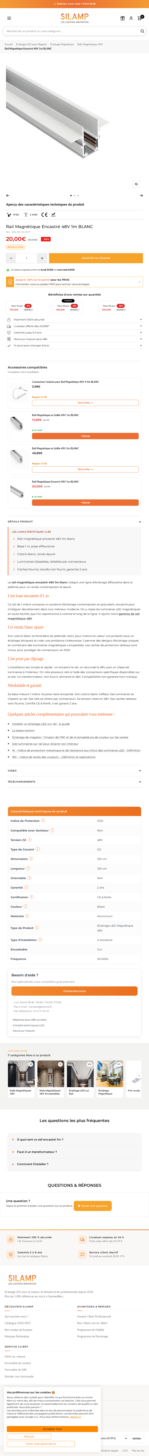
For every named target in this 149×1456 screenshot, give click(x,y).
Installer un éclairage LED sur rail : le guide (41, 724)
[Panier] (140, 18)
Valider (136, 1438)
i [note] (52, 829)
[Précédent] (7, 195)
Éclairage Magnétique (62, 44)
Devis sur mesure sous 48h (30, 339)
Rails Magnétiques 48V (90, 44)
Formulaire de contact (18, 1363)
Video (12, 770)
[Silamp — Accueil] (22, 1279)
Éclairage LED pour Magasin (31, 44)
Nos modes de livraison (18, 1330)
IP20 (16, 214)
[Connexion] (131, 18)
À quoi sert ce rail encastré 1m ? (40, 1139)
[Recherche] (142, 31)
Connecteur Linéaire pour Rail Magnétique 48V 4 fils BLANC (65, 382)
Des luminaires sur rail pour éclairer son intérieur (45, 744)
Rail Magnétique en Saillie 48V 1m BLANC (55, 415)
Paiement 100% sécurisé (29, 319)
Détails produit (20, 521)
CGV (125, 1451)
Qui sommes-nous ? (16, 1316)
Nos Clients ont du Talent (92, 1323)
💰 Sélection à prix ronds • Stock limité (75, 4)
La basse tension (23, 730)
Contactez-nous (74, 991)
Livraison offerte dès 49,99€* (31, 326)
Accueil (9, 44)
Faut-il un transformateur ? (37, 1152)
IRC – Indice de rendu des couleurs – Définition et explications (53, 757)
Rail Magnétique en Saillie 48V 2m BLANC (55, 448)
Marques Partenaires (17, 1336)
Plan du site (138, 1451)
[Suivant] (141, 195)
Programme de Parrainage (92, 1336)
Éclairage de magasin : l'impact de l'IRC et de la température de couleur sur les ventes (70, 737)
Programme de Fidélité (90, 1330)
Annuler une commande (19, 1376)
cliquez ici (75, 1416)
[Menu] (9, 18)
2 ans (34, 214)
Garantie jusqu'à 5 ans (28, 332)
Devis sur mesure (15, 1356)
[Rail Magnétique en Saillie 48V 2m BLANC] (20, 459)
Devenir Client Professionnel (94, 1316)
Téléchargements (22, 781)
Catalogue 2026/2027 (18, 1323)
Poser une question (94, 1205)
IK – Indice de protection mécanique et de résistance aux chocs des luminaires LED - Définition (76, 750)
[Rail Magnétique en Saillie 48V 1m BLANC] (20, 426)
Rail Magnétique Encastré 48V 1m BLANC (55, 482)
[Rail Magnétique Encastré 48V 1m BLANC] (20, 493)
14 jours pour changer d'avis (31, 345)
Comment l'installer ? (33, 1164)
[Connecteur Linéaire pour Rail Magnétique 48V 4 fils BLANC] (20, 393)
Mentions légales (109, 1451)
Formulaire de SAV (16, 1370)
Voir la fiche (85, 403)
